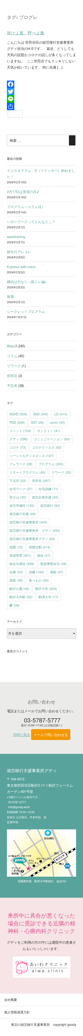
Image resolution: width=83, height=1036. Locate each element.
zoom (57, 422)
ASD (40, 414)
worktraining (16, 236)
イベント (20, 430)
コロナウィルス (47, 447)
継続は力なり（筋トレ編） (27, 281)
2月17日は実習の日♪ (23, 191)
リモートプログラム (27, 472)
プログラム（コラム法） (26, 206)
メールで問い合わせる (50, 734)
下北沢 (17, 480)
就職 (16, 547)
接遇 (10, 296)
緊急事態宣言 (53, 563)
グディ (18, 439)
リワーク (14, 365)
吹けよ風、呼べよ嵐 (25, 33)
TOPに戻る (21, 734)
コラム (12, 355)
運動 (56, 572)
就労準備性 (21, 505)
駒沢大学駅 (21, 597)
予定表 (12, 385)
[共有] (41, 106)
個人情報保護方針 (17, 1012)
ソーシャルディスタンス (31, 455)
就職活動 (39, 547)
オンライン (48, 430)
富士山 (17, 497)
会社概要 (10, 999)
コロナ (17, 447)
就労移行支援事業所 (28, 522)
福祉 (43, 555)
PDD (17, 422)
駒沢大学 (46, 588)
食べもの (39, 580)
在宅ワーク (21, 488)
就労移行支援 (22, 513)
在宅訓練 (48, 488)
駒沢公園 (19, 588)
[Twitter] (41, 91)
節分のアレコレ (19, 251)
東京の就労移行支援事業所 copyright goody (43, 1024)
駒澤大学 (48, 597)
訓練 (36, 572)
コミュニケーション (52, 439)
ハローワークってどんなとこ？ (31, 221)
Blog (10, 345)
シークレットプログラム (26, 311)
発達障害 (20, 555)
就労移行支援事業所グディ (32, 538)
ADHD (18, 414)
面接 (16, 580)
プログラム (51, 464)
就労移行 (50, 505)
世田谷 (12, 375)
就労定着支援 (45, 497)
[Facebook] (41, 84)
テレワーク (21, 464)
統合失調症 (21, 563)
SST (37, 422)
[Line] (41, 99)
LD (60, 414)
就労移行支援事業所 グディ (34, 530)
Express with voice (21, 266)
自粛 (16, 572)
